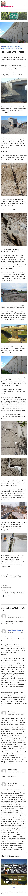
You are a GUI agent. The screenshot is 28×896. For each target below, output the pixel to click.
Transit (19, 48)
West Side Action (7, 7)
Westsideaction (6, 587)
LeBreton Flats (10, 48)
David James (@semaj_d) (15, 630)
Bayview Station (6, 46)
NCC (16, 48)
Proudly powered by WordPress (9, 892)
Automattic (5, 893)
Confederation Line (16, 46)
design (3, 48)
